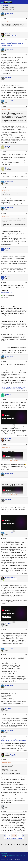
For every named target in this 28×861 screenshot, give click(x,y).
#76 (26, 18)
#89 (26, 444)
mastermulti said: (6, 762)
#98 (26, 736)
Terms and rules (11, 855)
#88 (26, 399)
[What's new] (23, 1)
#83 (26, 187)
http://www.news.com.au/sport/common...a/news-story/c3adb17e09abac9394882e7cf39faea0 (14, 739)
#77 (26, 39)
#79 (26, 83)
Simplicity (4, 853)
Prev (9, 835)
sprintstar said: (5, 109)
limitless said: (5, 22)
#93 (26, 583)
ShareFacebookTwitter (7, 292)
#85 (26, 254)
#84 (26, 213)
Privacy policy (19, 855)
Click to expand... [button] (14, 460)
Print (2, 294)
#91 (26, 505)
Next (19, 835)
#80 (26, 106)
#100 (26, 811)
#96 (26, 691)
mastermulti (5, 9)
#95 (26, 654)
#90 (26, 479)
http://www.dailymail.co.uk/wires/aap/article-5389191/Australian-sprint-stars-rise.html (13, 387)
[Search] (26, 1)
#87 (26, 361)
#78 (26, 54)
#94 (26, 629)
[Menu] (2, 2)
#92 (26, 538)
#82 (26, 173)
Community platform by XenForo (13, 859)
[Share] (24, 19)
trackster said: (5, 447)
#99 (26, 759)
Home (2, 857)
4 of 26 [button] (14, 835)
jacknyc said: (5, 190)
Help (24, 855)
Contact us (3, 855)
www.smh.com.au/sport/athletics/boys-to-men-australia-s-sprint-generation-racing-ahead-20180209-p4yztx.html (13, 43)
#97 (26, 714)
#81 (26, 151)
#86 (26, 282)
